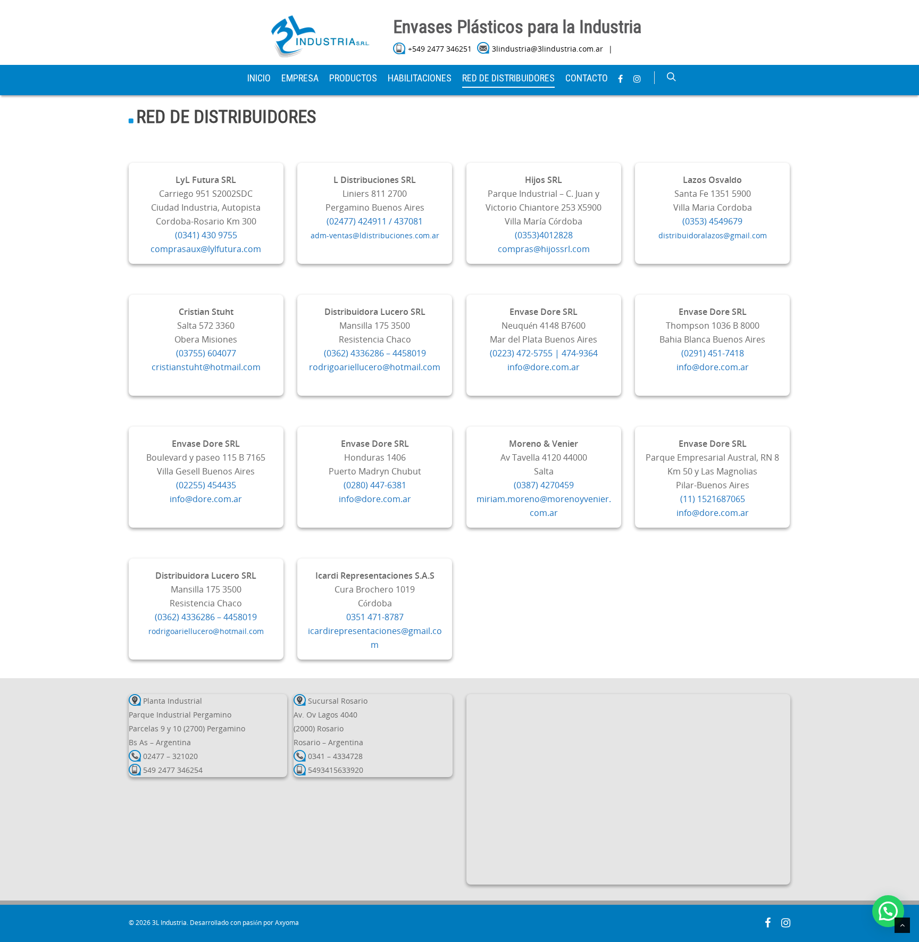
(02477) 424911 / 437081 (375, 221)
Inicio (259, 78)
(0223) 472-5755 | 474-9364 (544, 353)
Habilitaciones (420, 78)
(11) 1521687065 (712, 499)
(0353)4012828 (544, 235)
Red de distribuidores (508, 78)
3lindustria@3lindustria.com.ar (547, 49)
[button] (888, 911)
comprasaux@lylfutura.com (206, 249)
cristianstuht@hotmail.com (206, 367)
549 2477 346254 (173, 770)
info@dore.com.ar (543, 367)
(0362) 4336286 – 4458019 (375, 353)
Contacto (586, 78)
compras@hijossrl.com (544, 249)
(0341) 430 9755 (206, 235)
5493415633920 (335, 770)
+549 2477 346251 (440, 49)
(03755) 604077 (206, 353)
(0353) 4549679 (712, 221)
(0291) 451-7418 (712, 353)
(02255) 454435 (206, 485)
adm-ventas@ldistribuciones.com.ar (375, 235)
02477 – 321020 (170, 756)
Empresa (300, 78)
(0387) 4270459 (544, 485)
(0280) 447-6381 (375, 485)
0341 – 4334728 (335, 756)
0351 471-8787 (375, 617)
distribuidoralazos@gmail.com (712, 235)
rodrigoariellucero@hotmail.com (374, 367)
